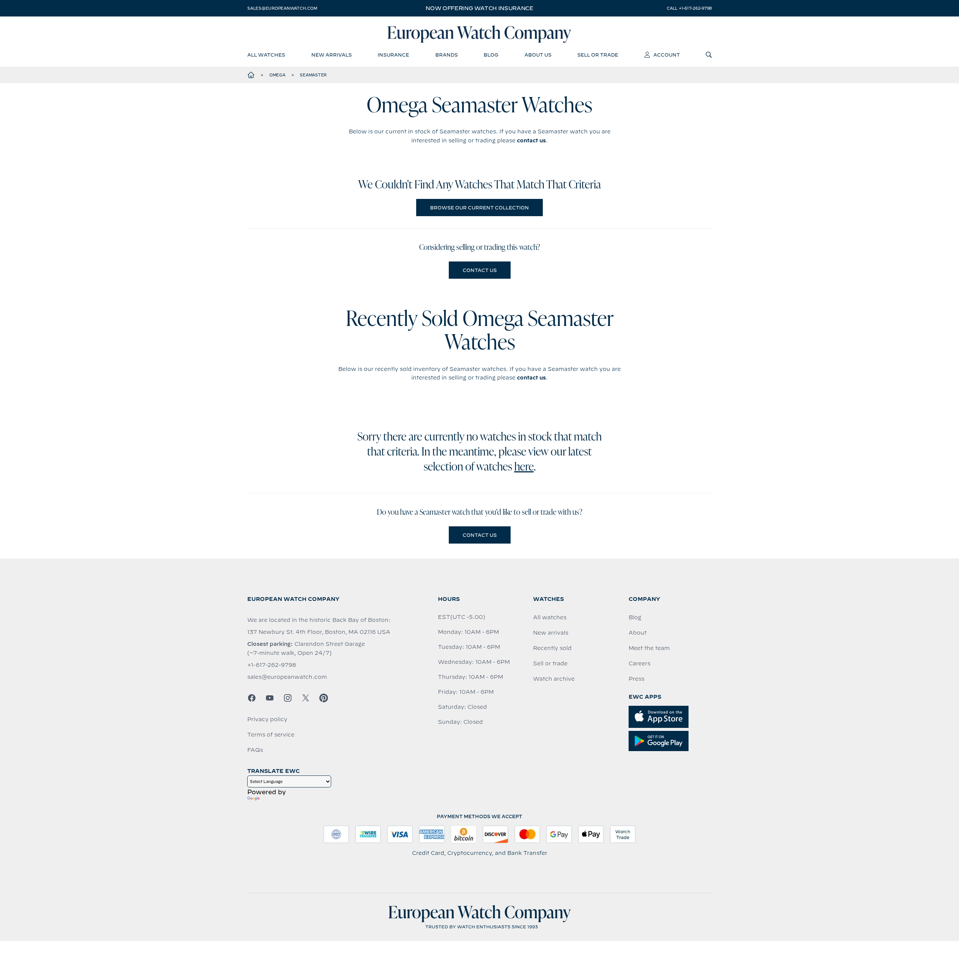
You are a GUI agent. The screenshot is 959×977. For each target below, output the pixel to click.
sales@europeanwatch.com (282, 8)
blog (491, 54)
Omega (277, 75)
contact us (531, 140)
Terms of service (270, 735)
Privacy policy (267, 719)
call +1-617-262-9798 (689, 8)
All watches (549, 617)
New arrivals (550, 633)
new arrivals (331, 54)
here (524, 467)
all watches (266, 54)
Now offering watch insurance (479, 8)
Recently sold (552, 648)
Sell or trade (550, 663)
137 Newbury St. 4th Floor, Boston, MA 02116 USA (318, 632)
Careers (639, 663)
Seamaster (313, 75)
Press (636, 679)
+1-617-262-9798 (271, 665)
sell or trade (597, 54)
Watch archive (554, 679)
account (666, 54)
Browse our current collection (479, 207)
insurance (393, 54)
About (638, 633)
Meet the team (649, 648)
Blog (635, 617)
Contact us (480, 270)
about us (537, 54)
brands (446, 54)
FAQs (255, 750)
